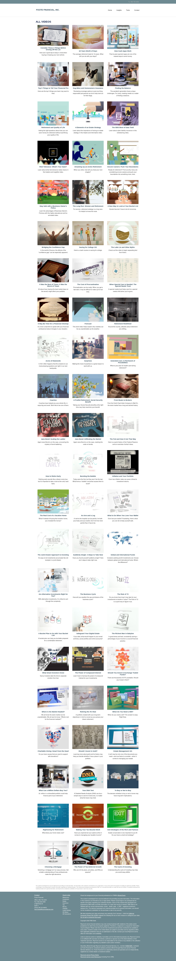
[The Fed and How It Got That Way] (123, 425)
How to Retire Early (53, 476)
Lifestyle (65, 908)
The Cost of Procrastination (88, 284)
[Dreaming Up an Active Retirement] (88, 153)
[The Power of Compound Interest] (88, 659)
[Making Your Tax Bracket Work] (88, 816)
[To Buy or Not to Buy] (123, 776)
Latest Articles (67, 910)
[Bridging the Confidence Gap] (53, 233)
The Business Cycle (88, 594)
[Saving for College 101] (88, 233)
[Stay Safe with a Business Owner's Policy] (53, 192)
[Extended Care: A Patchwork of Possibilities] (123, 347)
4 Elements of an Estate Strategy (88, 127)
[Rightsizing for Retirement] (53, 816)
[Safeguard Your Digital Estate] (88, 619)
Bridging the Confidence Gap (53, 247)
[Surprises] (88, 347)
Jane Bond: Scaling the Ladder (53, 439)
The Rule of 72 (123, 594)
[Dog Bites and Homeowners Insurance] (88, 74)
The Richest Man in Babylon (123, 633)
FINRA (127, 946)
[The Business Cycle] (88, 580)
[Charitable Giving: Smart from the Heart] (53, 737)
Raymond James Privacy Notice (89, 955)
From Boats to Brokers (123, 400)
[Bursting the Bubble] (88, 462)
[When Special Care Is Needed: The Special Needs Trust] (123, 270)
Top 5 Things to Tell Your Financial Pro (53, 88)
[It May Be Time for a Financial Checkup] (53, 310)
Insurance (65, 903)
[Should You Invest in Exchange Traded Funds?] (123, 659)
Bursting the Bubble (88, 476)
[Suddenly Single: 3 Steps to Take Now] (88, 541)
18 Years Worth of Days (88, 51)
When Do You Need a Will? (122, 712)
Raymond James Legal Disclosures (90, 957)
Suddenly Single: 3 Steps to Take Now (88, 555)
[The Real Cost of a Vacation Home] (53, 501)
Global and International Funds (123, 555)
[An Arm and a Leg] (88, 501)
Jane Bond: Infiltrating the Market (88, 439)
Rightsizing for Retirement (53, 830)
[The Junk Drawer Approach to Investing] (53, 541)
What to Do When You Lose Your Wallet (122, 515)
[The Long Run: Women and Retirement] (88, 192)
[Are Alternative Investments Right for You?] (53, 580)
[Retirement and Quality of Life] (53, 113)
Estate (64, 901)
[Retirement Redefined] (123, 310)
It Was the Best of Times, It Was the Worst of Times (53, 285)
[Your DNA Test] (88, 776)
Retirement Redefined (122, 324)
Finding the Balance (123, 88)
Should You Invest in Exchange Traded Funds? (123, 674)
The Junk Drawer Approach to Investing (53, 555)
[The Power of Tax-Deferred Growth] (88, 853)
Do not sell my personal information (90, 917)
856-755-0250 (135, 2)
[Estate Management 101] (123, 737)
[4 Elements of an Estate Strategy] (88, 113)
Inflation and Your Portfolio (122, 476)
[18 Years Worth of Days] (88, 37)
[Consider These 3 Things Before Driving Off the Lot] (53, 35)
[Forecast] (88, 310)
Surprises (88, 361)
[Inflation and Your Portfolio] (123, 462)
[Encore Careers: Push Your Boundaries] (123, 153)
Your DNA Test (88, 790)
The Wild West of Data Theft (123, 127)
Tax (64, 905)
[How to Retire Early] (53, 462)
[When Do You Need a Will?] (123, 698)
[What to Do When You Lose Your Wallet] (123, 501)
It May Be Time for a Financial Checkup (53, 324)
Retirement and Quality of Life (53, 127)
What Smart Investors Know (53, 673)
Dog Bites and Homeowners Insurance (88, 88)
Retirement (66, 897)
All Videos (65, 912)
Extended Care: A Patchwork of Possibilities (123, 362)
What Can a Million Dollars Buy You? (53, 790)
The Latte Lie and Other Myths (123, 247)
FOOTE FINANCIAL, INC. (47, 10)
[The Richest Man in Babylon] (123, 619)
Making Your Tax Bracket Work (88, 830)
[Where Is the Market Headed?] (53, 698)
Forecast (88, 324)
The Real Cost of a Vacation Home (53, 515)
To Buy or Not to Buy (123, 790)
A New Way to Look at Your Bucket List (123, 206)
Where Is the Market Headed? (53, 712)
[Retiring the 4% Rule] (88, 698)
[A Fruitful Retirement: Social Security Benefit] (88, 386)
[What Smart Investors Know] (53, 659)
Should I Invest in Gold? (88, 751)
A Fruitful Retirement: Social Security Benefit (88, 401)
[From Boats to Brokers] (123, 386)
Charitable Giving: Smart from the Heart (53, 751)
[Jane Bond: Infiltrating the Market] (88, 425)
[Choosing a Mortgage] (53, 853)
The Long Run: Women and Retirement (88, 206)
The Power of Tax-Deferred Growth (88, 867)
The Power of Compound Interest (88, 673)
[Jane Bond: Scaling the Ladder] (53, 425)
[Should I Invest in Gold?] (88, 737)
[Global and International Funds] (123, 541)
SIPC (131, 946)
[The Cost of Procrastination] (88, 270)
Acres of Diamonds (53, 361)
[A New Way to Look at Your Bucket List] (123, 192)
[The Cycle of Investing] (123, 853)
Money (65, 906)
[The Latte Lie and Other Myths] (123, 233)
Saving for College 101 (88, 247)
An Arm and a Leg (88, 515)
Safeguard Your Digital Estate (88, 633)
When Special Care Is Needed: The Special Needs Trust (122, 285)
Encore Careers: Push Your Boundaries (122, 167)
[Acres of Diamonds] (53, 347)
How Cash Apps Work (122, 51)
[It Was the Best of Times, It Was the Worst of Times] (53, 270)
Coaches (53, 400)
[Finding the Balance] (123, 74)
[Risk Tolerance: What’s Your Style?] (53, 153)
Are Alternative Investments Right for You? (53, 595)
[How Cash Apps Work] (123, 37)
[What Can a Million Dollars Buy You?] (53, 776)
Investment (66, 899)
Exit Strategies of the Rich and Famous (123, 830)
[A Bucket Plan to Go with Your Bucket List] (53, 619)
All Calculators (67, 914)
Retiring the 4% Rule (88, 712)
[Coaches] (53, 386)
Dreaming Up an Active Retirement (88, 167)
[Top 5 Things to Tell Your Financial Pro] (53, 74)
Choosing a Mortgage (53, 867)
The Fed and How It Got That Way (123, 439)
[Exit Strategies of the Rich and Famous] (123, 816)
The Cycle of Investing (123, 867)
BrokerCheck (121, 895)
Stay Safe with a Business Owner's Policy (53, 207)
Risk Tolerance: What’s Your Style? (53, 167)
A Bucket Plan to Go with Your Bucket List (53, 634)
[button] (119, 10)
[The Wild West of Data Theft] (123, 113)
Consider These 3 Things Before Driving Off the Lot (53, 49)
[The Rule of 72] (123, 580)
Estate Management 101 (122, 751)
